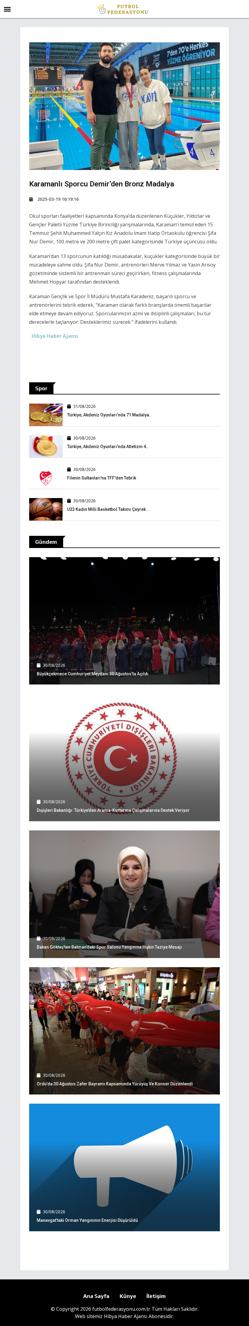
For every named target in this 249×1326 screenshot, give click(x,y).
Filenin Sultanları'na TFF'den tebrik (101, 478)
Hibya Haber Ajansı (125, 1316)
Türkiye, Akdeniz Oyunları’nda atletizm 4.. (107, 446)
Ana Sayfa (96, 1296)
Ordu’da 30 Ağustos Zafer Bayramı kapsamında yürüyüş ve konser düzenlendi (115, 1083)
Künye (128, 1296)
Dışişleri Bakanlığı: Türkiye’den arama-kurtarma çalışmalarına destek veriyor (113, 810)
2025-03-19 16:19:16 (58, 199)
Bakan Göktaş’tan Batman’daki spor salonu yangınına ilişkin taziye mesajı (109, 947)
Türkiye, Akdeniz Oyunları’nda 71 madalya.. (109, 414)
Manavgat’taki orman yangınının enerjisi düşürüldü (87, 1220)
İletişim (156, 1296)
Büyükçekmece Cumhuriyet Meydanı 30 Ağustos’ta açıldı (92, 673)
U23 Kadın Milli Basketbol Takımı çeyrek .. (108, 509)
